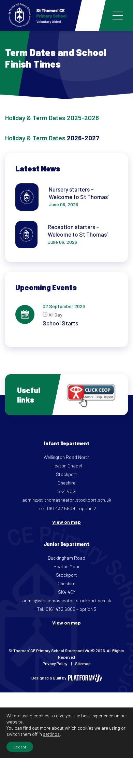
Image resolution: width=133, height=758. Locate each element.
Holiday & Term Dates (35, 138)
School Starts (60, 323)
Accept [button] (19, 746)
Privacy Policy (55, 663)
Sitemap (83, 663)
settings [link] (51, 734)
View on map (66, 522)
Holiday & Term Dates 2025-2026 (52, 118)
